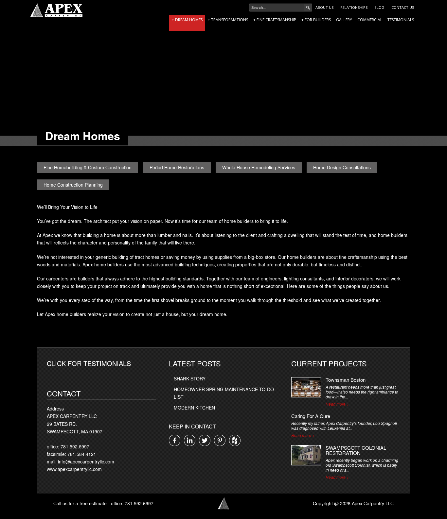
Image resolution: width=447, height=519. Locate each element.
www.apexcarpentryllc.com (74, 469)
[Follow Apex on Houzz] (235, 440)
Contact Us (402, 7)
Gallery (344, 20)
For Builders (318, 20)
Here (292, 286)
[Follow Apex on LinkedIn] (189, 440)
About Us (324, 7)
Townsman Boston (346, 379)
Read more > (337, 404)
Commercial (369, 20)
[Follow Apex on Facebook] (174, 440)
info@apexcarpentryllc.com (86, 461)
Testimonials (400, 20)
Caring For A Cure (310, 415)
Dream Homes (189, 20)
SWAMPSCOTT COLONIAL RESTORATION (356, 450)
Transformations (229, 20)
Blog (379, 7)
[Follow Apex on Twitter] (204, 440)
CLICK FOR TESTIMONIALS (89, 363)
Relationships (353, 7)
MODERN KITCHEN (194, 407)
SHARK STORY (190, 378)
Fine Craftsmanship (276, 20)
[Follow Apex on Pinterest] (219, 440)
